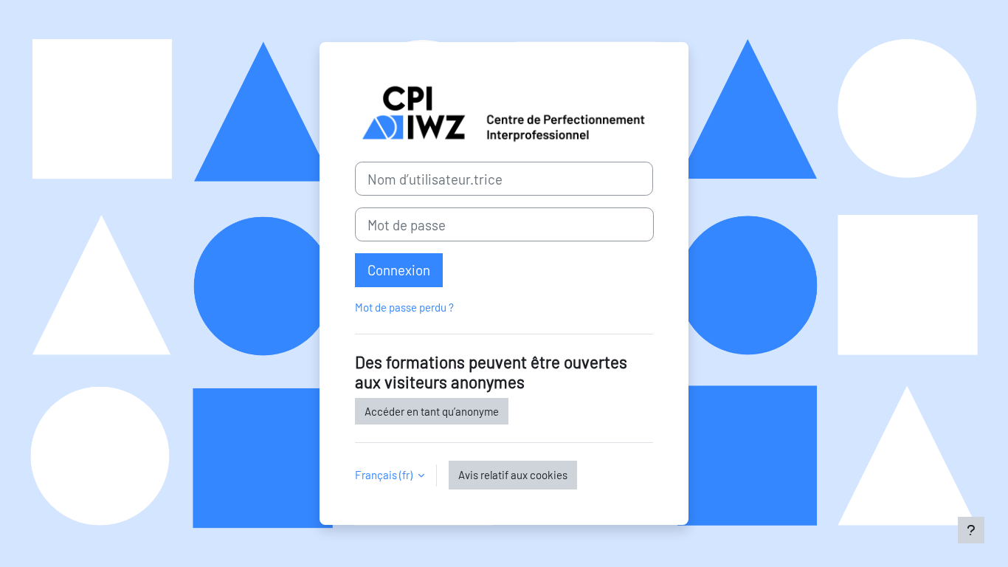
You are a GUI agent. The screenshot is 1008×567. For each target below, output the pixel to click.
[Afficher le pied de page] (971, 530)
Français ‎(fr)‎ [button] (385, 474)
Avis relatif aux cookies (512, 474)
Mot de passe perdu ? (404, 307)
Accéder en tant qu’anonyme (432, 411)
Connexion (398, 269)
